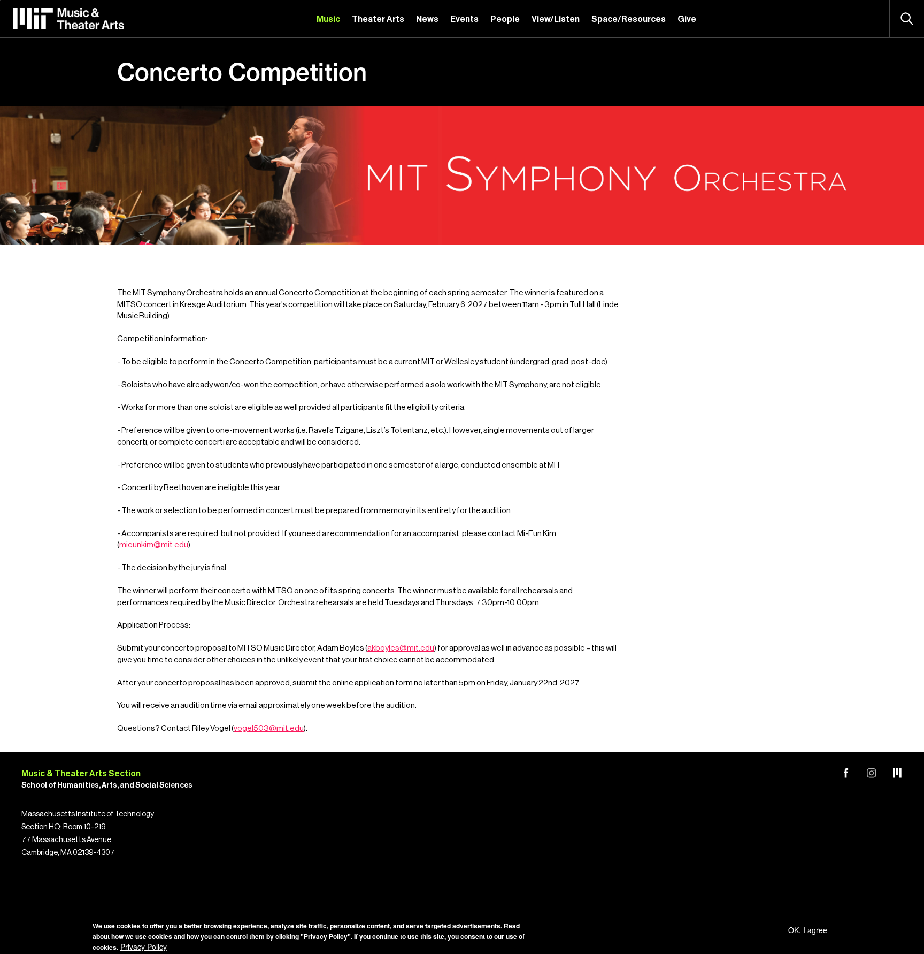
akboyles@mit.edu (400, 648)
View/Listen (556, 19)
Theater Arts (378, 19)
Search (907, 18)
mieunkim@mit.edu (153, 545)
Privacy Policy (143, 946)
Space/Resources (628, 19)
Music (328, 19)
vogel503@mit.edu (269, 728)
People (505, 19)
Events (464, 19)
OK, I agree (807, 930)
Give (686, 19)
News (427, 19)
